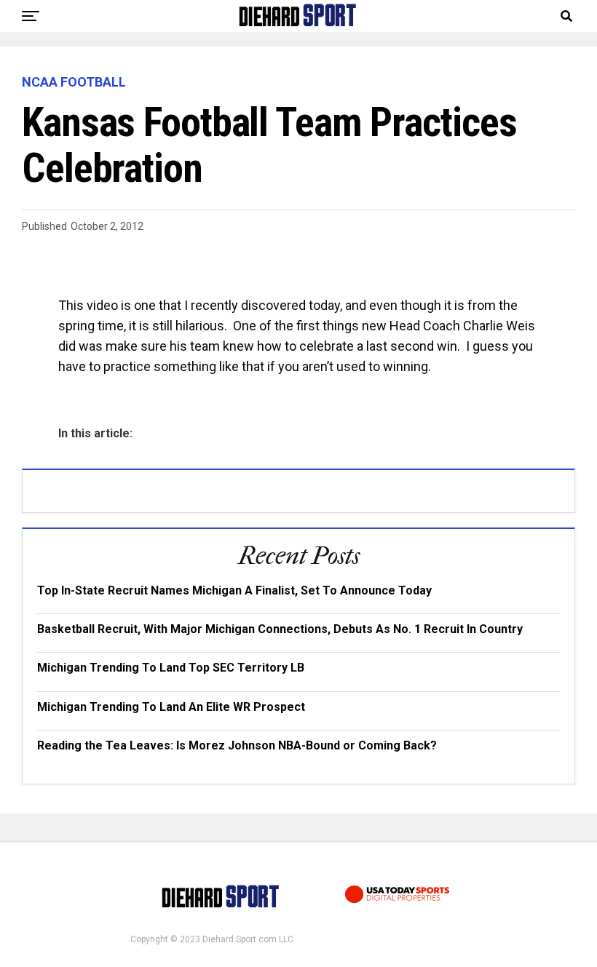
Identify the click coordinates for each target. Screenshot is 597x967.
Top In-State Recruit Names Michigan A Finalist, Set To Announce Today (234, 590)
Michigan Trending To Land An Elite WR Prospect (171, 707)
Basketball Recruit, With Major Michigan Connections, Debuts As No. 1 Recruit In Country (280, 629)
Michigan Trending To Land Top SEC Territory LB (170, 667)
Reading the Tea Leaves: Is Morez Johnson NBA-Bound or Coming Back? (237, 745)
